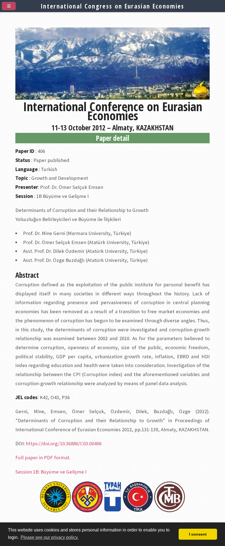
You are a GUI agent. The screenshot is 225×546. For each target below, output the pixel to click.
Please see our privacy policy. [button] (49, 537)
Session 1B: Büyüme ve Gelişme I (50, 472)
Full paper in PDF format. (43, 457)
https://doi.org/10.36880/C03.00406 (64, 443)
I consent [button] (198, 534)
